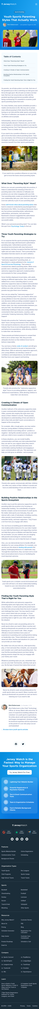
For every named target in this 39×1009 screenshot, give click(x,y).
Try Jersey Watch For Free (19, 772)
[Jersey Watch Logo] (8, 4)
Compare (4, 952)
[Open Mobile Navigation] (36, 4)
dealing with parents (26, 547)
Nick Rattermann (14, 705)
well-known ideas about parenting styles (19, 205)
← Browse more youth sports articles (14, 729)
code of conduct (22, 346)
